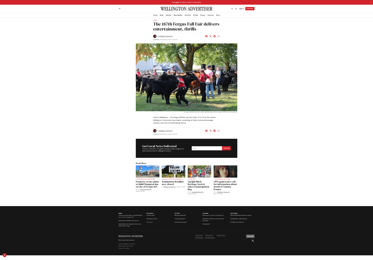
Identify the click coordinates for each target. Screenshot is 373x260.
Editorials (149, 213)
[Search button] (232, 8)
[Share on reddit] (215, 36)
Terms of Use (199, 235)
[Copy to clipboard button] (218, 36)
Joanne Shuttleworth (146, 189)
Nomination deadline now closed (128, 220)
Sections (188, 15)
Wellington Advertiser (166, 36)
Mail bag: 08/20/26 (180, 215)
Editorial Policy (221, 235)
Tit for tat (149, 222)
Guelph (190, 179)
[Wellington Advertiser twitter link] (252, 240)
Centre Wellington (142, 179)
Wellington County (168, 179)
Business (149, 179)
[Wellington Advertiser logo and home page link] (186, 9)
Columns (205, 213)
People (195, 15)
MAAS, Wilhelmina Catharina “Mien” (241, 215)
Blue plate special (151, 219)
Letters (177, 213)
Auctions (210, 15)
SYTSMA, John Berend (237, 222)
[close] (370, 2)
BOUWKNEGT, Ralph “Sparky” (238, 219)
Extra (218, 15)
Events (202, 15)
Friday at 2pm (150, 215)
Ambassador (206, 224)
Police (225, 179)
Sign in (241, 9)
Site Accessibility (210, 237)
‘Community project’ (180, 222)
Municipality (178, 15)
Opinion (168, 15)
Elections (176, 179)
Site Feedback (199, 237)
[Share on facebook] (206, 36)
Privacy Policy (209, 235)
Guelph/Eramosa (218, 179)
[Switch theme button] (236, 8)
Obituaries (233, 213)
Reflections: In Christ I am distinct (212, 215)
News (161, 15)
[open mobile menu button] (120, 8)
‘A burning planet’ (179, 219)
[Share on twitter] (210, 36)
